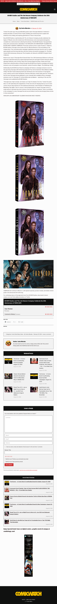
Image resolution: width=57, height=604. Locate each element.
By (28, 334)
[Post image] (8, 361)
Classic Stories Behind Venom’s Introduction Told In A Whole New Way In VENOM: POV (19, 376)
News (22, 334)
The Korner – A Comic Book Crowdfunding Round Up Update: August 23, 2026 (19, 361)
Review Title (8, 450)
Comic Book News (16, 334)
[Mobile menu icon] (55, 9)
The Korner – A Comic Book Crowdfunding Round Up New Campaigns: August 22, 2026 (45, 377)
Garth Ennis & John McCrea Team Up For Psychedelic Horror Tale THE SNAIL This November (45, 391)
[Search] (38, 4)
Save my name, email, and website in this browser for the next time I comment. (24, 446)
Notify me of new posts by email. (14, 461)
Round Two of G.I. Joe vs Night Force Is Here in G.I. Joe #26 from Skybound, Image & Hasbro (20, 391)
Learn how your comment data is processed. (28, 470)
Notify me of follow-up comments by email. (17, 459)
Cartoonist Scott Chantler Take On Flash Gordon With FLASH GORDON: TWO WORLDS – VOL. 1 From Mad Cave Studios (45, 363)
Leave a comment (47, 334)
